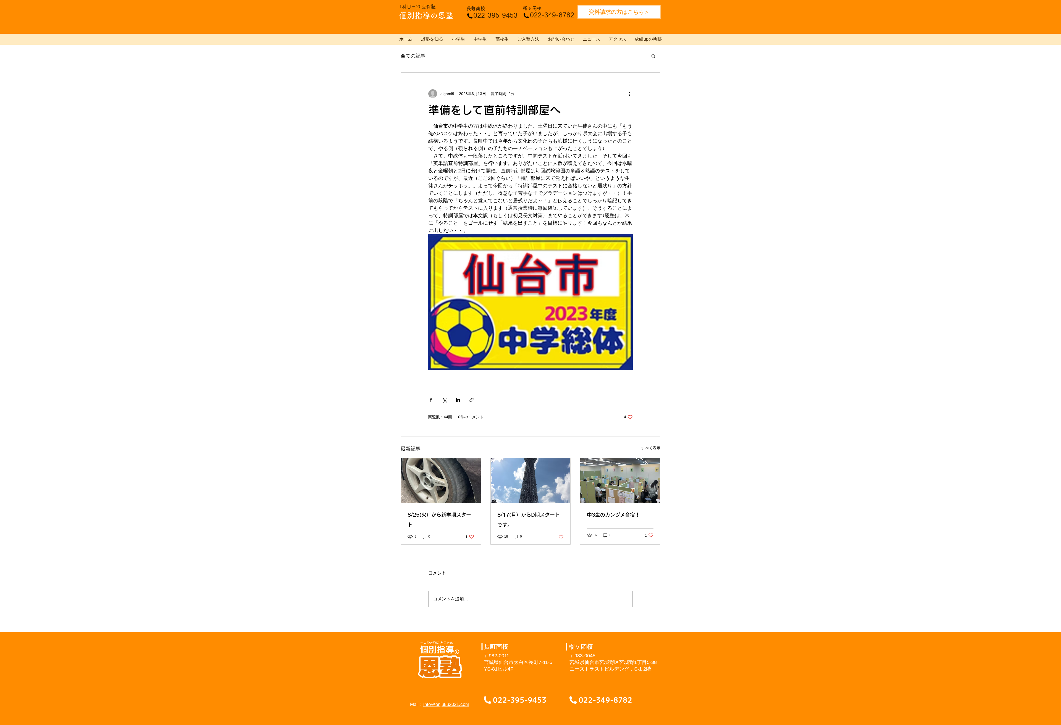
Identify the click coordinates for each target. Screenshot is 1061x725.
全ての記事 (413, 56)
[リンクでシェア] (471, 400)
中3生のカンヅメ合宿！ (613, 514)
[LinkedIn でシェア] (458, 400)
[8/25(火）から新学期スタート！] (441, 480)
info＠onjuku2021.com (446, 704)
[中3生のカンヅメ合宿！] (620, 480)
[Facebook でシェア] (431, 400)
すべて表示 (650, 448)
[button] (653, 56)
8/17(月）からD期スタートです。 (528, 519)
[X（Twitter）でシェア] (444, 400)
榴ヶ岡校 (532, 8)
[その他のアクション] (629, 93)
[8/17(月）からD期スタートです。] (531, 480)
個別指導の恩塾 (426, 15)
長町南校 (475, 8)
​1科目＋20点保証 (417, 6)
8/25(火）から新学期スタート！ (439, 519)
